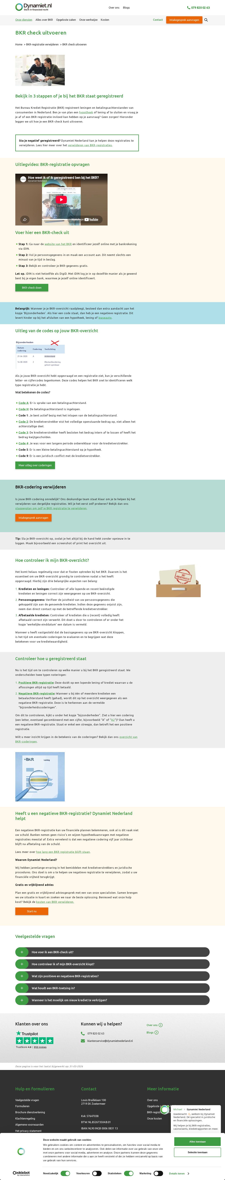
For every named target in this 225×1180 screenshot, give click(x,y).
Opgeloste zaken (66, 19)
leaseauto (105, 317)
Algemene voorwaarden (29, 1124)
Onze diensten (23, 19)
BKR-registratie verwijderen (42, 44)
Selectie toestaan (197, 1152)
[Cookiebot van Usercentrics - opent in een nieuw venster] (21, 1173)
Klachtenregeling (25, 1118)
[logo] (33, 7)
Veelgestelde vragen (27, 1100)
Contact (158, 19)
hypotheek (86, 112)
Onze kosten (154, 1118)
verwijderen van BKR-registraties (90, 145)
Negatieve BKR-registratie (37, 693)
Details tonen (176, 1173)
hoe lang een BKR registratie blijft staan (63, 851)
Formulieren (22, 1106)
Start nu (32, 911)
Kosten (105, 19)
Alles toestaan (197, 1141)
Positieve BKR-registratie (36, 682)
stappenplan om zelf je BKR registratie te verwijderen (51, 508)
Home (18, 44)
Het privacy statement (28, 1130)
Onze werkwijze (88, 19)
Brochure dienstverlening (30, 1112)
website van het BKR (58, 244)
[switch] (97, 1173)
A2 (113, 719)
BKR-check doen (32, 287)
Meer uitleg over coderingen (35, 465)
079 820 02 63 (200, 7)
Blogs (126, 7)
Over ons (114, 7)
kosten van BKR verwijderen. (55, 901)
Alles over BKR (44, 19)
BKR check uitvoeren (74, 44)
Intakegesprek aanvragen (184, 19)
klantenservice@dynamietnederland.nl (110, 1040)
